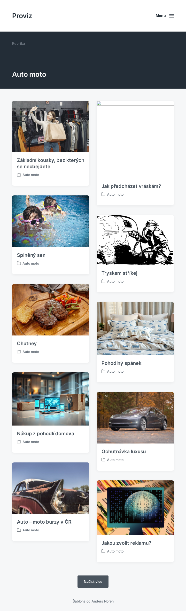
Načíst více (93, 581)
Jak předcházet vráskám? (131, 186)
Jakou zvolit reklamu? (126, 543)
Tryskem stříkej (119, 273)
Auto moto (31, 175)
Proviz (22, 16)
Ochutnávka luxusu (123, 451)
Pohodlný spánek (121, 363)
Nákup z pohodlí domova (45, 433)
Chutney (27, 343)
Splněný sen (31, 255)
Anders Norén (103, 601)
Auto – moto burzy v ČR (44, 522)
